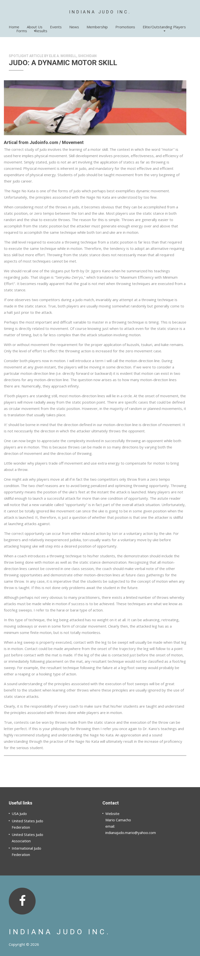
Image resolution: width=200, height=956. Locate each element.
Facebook (22, 901)
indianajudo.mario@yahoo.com (130, 832)
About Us (34, 27)
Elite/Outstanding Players (164, 27)
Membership (97, 27)
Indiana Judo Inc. (100, 11)
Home (14, 27)
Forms (21, 31)
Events (56, 27)
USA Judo (19, 813)
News (74, 27)
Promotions (125, 27)
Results (41, 31)
